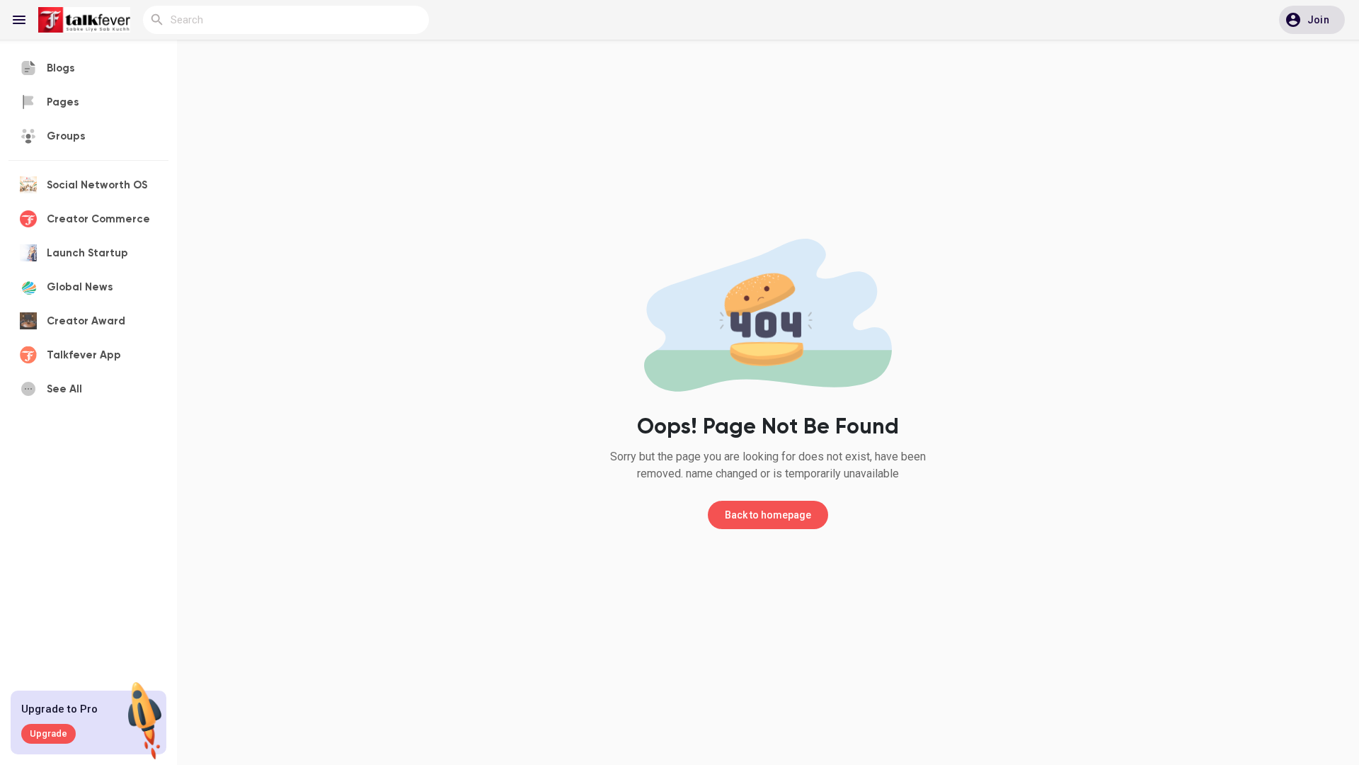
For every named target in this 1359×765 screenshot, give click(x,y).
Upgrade (48, 733)
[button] (1312, 20)
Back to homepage (768, 515)
